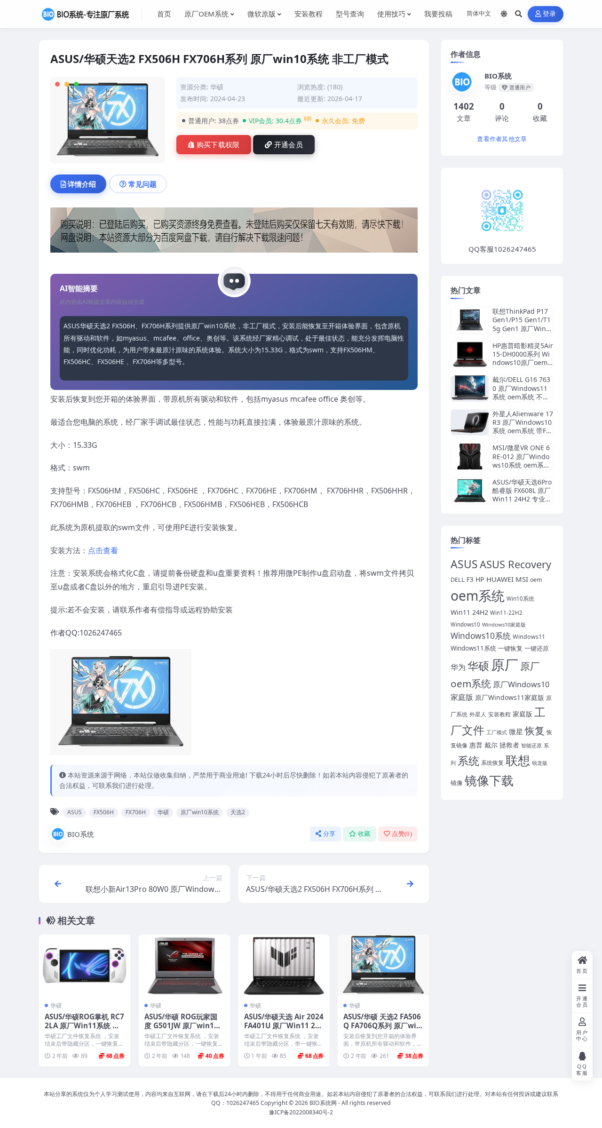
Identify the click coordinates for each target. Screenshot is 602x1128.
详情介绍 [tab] (82, 184)
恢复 (535, 730)
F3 (470, 579)
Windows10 (465, 624)
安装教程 (499, 714)
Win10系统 (520, 598)
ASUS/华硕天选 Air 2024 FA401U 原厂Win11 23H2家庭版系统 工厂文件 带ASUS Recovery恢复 (284, 1030)
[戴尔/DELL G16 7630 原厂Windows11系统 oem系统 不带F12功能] (470, 388)
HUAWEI (500, 579)
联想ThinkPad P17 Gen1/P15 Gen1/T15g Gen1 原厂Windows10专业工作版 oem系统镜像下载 (521, 328)
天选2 (237, 812)
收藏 (364, 833)
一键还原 (536, 648)
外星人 (477, 714)
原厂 (504, 664)
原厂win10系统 (200, 812)
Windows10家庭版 (504, 624)
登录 (549, 13)
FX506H (104, 812)
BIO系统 (80, 834)
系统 (468, 761)
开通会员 (288, 145)
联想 (518, 760)
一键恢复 (510, 648)
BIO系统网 (323, 1103)
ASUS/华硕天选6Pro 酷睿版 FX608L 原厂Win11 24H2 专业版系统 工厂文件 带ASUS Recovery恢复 (522, 499)
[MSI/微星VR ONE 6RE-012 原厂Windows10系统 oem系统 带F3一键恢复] (470, 456)
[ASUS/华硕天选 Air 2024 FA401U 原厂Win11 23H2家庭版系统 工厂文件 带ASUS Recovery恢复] (284, 965)
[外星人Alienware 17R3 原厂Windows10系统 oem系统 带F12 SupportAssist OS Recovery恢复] (470, 423)
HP (479, 579)
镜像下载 (489, 780)
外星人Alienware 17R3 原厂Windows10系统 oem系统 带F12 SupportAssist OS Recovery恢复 (522, 431)
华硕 (216, 86)
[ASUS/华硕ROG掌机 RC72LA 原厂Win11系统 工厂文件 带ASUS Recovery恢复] (84, 965)
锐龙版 (539, 763)
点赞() (402, 833)
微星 (516, 731)
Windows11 (529, 637)
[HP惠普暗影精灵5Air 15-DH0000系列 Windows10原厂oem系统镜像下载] (470, 354)
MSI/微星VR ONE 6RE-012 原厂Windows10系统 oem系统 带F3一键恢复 (521, 460)
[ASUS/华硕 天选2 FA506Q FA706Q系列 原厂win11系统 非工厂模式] (383, 965)
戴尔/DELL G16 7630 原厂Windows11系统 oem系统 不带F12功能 (522, 392)
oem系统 (478, 595)
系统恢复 (492, 762)
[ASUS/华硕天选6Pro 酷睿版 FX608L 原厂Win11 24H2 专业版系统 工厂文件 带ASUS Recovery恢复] (470, 491)
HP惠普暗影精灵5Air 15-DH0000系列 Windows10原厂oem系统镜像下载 (522, 358)
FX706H (136, 812)
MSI (521, 579)
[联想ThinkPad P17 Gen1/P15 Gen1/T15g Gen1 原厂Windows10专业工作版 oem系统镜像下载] (470, 320)
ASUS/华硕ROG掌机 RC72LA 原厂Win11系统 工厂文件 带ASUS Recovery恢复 (84, 1030)
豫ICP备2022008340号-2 (301, 1112)
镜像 (457, 783)
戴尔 (491, 744)
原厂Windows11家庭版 (509, 697)
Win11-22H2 (506, 612)
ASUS (74, 812)
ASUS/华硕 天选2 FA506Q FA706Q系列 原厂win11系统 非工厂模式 (382, 1026)
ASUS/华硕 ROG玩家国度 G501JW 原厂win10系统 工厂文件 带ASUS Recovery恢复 (183, 1030)
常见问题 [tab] (142, 184)
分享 (329, 833)
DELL (458, 579)
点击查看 (103, 550)
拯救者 (509, 745)
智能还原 (531, 745)
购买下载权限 (218, 145)
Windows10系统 (481, 635)
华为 (458, 667)
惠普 (476, 744)
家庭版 (522, 713)
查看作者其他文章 (502, 139)
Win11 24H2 (469, 612)
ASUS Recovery (515, 564)
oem (536, 580)
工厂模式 (496, 732)
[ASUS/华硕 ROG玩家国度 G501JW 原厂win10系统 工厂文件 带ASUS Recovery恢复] (184, 965)
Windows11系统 (473, 648)
